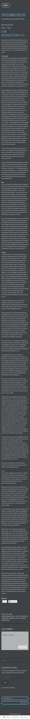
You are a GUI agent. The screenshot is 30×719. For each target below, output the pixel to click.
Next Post (14, 703)
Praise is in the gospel (17, 618)
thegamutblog (14, 14)
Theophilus (6, 620)
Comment (22, 647)
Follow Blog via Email (9, 668)
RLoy (11, 25)
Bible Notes (11, 616)
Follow (5, 682)
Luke (10, 614)
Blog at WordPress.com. (15, 714)
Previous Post (7, 698)
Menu (6, 5)
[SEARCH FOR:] (15, 660)
